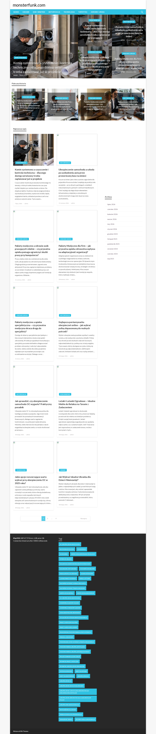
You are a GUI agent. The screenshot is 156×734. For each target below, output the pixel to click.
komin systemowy (87, 573)
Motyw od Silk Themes (20, 731)
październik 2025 (113, 244)
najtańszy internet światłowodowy (72, 588)
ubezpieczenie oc (65, 681)
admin (15, 75)
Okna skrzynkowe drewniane (70, 612)
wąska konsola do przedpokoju (71, 714)
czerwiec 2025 (112, 254)
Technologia (69, 12)
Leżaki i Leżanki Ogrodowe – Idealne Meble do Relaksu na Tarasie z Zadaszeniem (77, 404)
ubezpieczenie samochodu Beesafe (71, 686)
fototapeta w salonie (87, 568)
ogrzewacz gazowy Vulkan (69, 603)
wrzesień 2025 (112, 249)
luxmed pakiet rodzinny (68, 578)
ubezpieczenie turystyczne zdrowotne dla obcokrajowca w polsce (74, 692)
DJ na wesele (81, 549)
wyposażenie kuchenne (68, 709)
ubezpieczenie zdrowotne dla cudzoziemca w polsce (75, 699)
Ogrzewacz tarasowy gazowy (70, 607)
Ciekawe (25, 12)
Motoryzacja (54, 12)
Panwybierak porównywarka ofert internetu (75, 632)
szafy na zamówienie (67, 676)
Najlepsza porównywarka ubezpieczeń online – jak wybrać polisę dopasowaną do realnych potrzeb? (75, 327)
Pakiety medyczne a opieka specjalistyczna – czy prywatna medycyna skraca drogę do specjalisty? (30, 327)
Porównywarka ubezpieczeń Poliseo (72, 647)
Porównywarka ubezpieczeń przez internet (75, 651)
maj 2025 (110, 259)
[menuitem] (16, 12)
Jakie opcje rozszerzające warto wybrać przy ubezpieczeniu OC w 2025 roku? (31, 480)
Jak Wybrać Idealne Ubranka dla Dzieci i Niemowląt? (75, 478)
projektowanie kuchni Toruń (70, 656)
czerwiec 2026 (112, 209)
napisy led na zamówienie (85, 593)
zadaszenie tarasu (66, 719)
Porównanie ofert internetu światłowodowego (77, 642)
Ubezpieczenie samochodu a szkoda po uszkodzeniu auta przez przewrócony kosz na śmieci (129, 32)
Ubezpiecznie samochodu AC (69, 704)
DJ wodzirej (64, 554)
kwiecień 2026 (112, 214)
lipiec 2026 (111, 204)
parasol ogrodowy (66, 637)
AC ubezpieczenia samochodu (70, 544)
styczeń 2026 (112, 229)
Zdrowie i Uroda (98, 12)
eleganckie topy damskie (68, 568)
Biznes (16, 12)
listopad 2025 (112, 239)
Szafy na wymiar (81, 671)
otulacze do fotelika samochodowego (73, 617)
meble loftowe (84, 578)
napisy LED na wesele (67, 593)
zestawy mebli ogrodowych (85, 719)
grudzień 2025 (112, 234)
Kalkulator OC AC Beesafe (68, 573)
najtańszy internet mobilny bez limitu (73, 583)
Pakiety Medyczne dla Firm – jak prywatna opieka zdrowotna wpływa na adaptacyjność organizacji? (129, 63)
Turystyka (82, 12)
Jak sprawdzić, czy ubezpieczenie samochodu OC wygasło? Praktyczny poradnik (33, 404)
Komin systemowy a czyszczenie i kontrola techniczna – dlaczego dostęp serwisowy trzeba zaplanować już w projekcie (42, 67)
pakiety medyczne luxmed (68, 627)
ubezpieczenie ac (83, 676)
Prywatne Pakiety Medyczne (69, 661)
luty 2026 (110, 224)
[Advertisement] (121, 160)
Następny (84, 518)
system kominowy (66, 671)
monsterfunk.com (29, 5)
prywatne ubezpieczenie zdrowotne (72, 666)
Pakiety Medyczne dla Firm (68, 622)
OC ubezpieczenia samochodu (70, 598)
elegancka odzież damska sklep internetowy (75, 564)
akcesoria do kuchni (67, 549)
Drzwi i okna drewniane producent (83, 554)
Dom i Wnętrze (39, 12)
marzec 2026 (112, 219)
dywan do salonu (66, 559)
